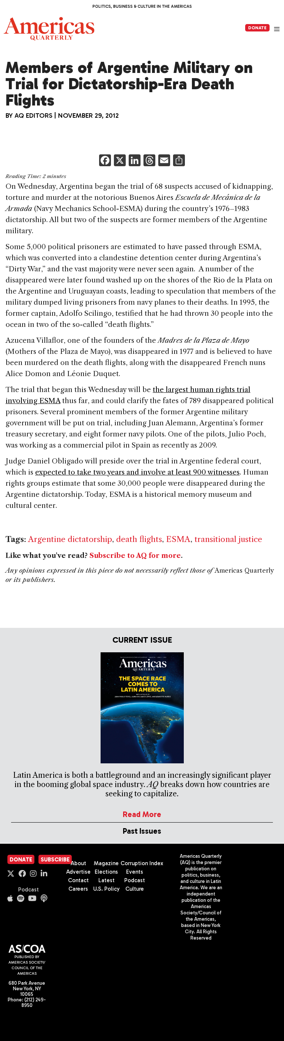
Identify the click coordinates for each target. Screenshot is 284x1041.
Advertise (78, 871)
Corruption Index (142, 863)
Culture (134, 889)
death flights (139, 539)
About (78, 863)
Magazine (106, 863)
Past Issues (142, 831)
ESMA (178, 539)
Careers (78, 889)
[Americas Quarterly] (49, 28)
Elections (106, 871)
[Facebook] (105, 161)
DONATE (257, 28)
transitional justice (228, 539)
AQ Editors (33, 115)
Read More (142, 814)
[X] (119, 161)
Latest (106, 880)
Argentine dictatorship (70, 539)
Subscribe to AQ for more (135, 556)
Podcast (28, 889)
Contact (78, 880)
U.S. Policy (106, 889)
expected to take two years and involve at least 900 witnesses (137, 472)
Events (134, 871)
